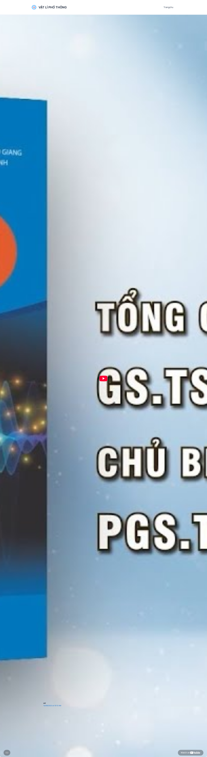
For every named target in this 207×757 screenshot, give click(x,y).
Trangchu (168, 7)
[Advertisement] (103, 651)
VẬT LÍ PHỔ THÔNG (53, 7)
